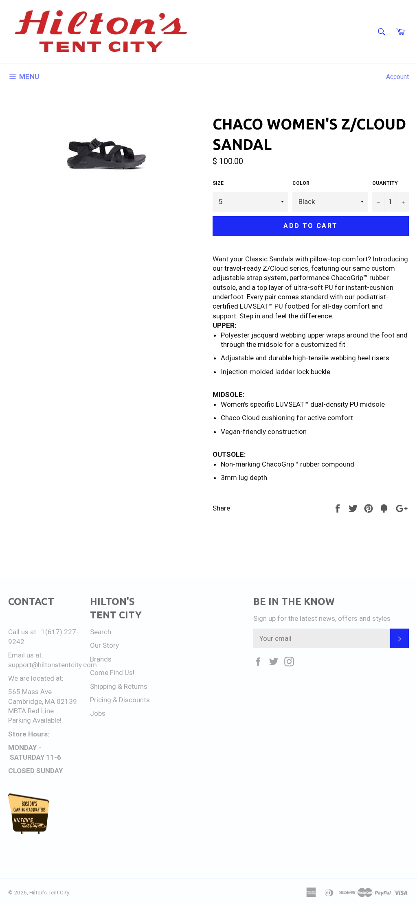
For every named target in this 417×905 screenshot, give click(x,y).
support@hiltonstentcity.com (52, 665)
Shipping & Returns (118, 686)
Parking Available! (34, 720)
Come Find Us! (112, 672)
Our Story (104, 645)
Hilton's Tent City (49, 892)
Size (218, 183)
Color (300, 183)
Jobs (97, 713)
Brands (101, 659)
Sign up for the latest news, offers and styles (322, 618)
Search (100, 632)
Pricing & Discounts (120, 700)
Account (397, 77)
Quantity (385, 183)
